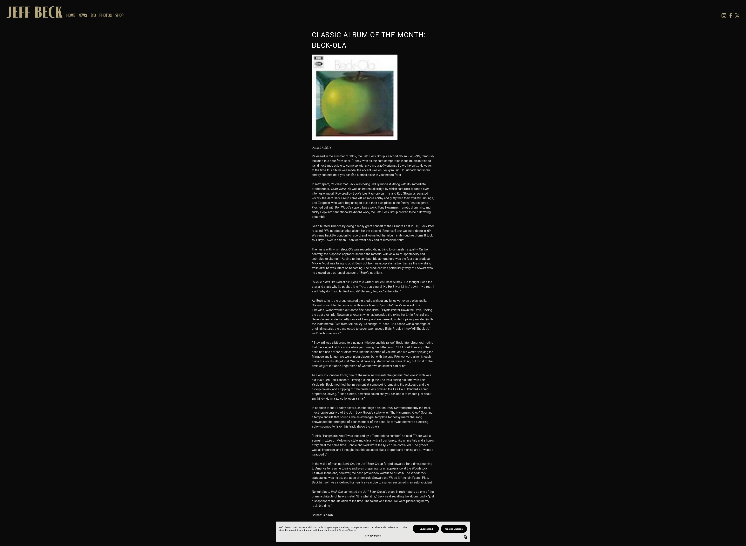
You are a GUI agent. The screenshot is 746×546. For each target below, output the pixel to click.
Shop (119, 15)
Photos (105, 15)
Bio (93, 15)
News (83, 15)
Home (70, 15)
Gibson (328, 515)
